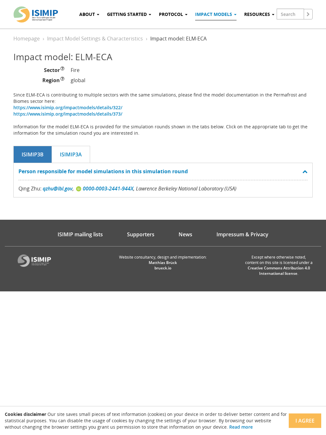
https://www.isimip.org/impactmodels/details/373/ (67, 114)
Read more (241, 427)
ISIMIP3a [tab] (71, 154)
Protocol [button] (171, 14)
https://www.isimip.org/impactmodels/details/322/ (67, 107)
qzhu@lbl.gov (58, 188)
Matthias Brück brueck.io (163, 265)
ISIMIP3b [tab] (33, 154)
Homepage (26, 38)
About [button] (87, 14)
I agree (305, 420)
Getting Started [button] (127, 14)
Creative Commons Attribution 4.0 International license (279, 270)
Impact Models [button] (214, 14)
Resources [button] (257, 14)
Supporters (140, 234)
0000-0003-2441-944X (108, 188)
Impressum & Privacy (242, 234)
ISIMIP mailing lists (80, 234)
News (185, 234)
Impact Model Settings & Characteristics (95, 38)
